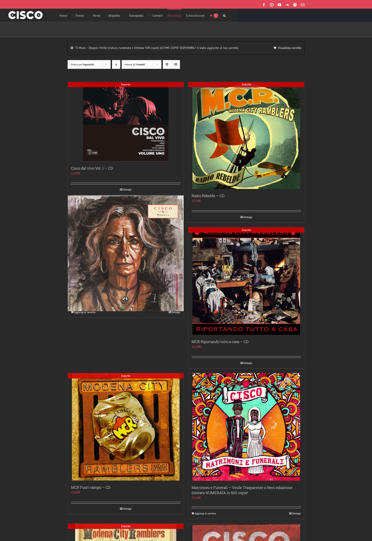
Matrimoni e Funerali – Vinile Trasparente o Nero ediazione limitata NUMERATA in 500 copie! (242, 490)
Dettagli (127, 189)
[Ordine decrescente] (116, 64)
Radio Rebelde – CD (208, 195)
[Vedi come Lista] (175, 64)
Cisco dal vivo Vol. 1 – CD (92, 168)
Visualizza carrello (289, 48)
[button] (224, 15)
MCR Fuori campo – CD (90, 487)
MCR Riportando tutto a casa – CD (220, 341)
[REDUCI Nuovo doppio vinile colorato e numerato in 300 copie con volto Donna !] (126, 253)
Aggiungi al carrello (84, 312)
